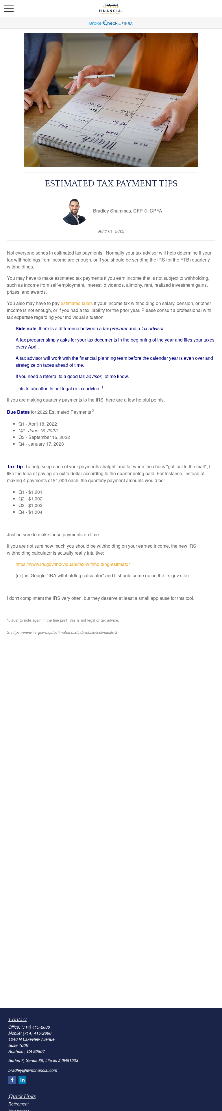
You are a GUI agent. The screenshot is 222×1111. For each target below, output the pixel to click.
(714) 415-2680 (35, 1027)
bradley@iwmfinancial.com (32, 1070)
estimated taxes (77, 303)
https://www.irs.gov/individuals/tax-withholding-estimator (73, 564)
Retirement (18, 1104)
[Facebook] (12, 1080)
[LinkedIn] (22, 1080)
